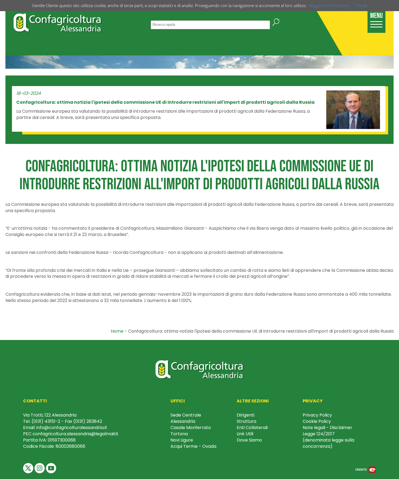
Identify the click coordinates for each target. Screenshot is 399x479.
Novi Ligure (181, 440)
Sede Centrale (185, 415)
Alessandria (182, 421)
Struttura (246, 421)
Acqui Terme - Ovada (193, 446)
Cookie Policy (317, 421)
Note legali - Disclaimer (327, 427)
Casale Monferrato (190, 427)
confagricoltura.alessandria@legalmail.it (75, 434)
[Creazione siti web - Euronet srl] (365, 469)
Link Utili (245, 434)
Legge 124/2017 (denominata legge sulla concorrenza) (328, 440)
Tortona (179, 434)
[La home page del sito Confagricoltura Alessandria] (58, 22)
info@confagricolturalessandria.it (71, 427)
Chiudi (361, 5)
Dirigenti (245, 415)
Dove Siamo (249, 440)
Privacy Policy (317, 415)
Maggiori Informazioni (329, 5)
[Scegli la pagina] (376, 19)
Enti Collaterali (252, 427)
